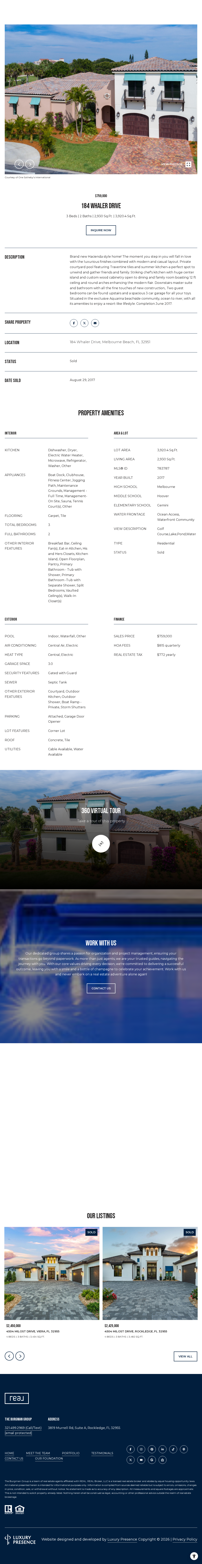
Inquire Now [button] (101, 230)
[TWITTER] (131, 1460)
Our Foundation (49, 1458)
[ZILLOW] (162, 1460)
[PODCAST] (184, 1449)
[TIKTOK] (173, 1449)
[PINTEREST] (152, 1449)
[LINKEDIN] (162, 1449)
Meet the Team (38, 1453)
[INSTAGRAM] (141, 1449)
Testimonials (102, 1453)
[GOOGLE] (152, 1460)
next (29, 164)
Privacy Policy (185, 1539)
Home (9, 1453)
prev (19, 164)
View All (186, 1356)
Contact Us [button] (101, 988)
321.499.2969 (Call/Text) (23, 1428)
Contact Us (14, 1458)
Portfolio (70, 1453)
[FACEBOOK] (131, 1449)
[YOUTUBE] (141, 1460)
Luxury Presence (122, 1539)
